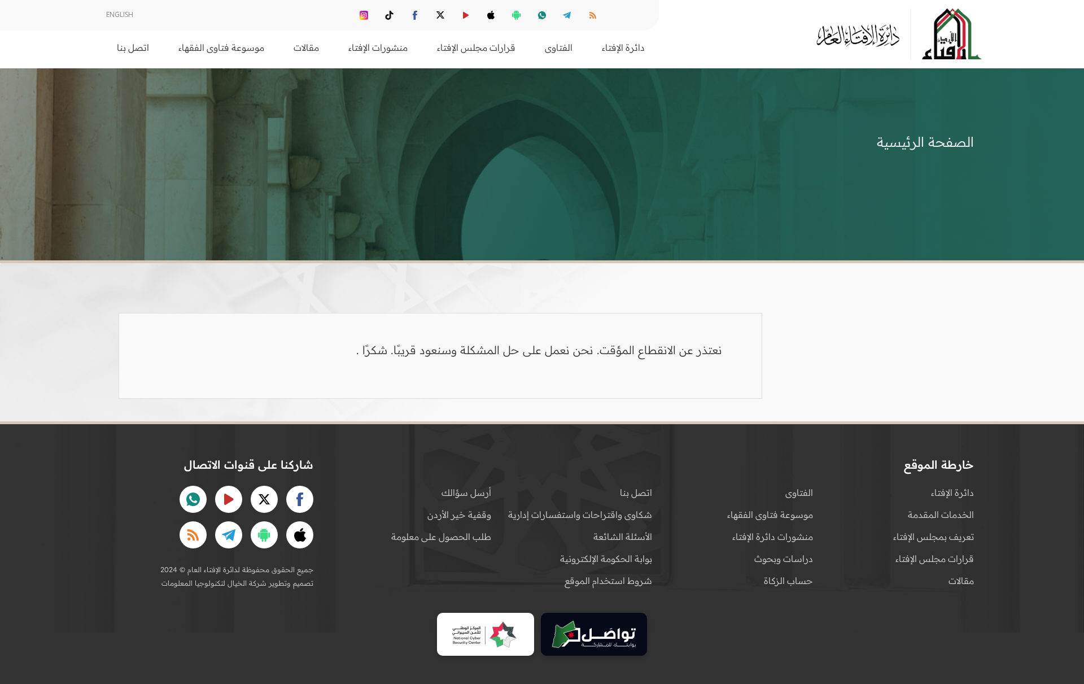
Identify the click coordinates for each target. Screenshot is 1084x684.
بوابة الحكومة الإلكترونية (606, 558)
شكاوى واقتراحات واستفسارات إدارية (580, 514)
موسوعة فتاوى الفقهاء (770, 514)
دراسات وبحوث (783, 558)
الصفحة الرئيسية (925, 141)
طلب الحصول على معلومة (441, 536)
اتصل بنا (133, 47)
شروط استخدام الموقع (608, 580)
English (119, 14)
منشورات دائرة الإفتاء (772, 536)
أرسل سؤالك (466, 492)
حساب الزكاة (788, 580)
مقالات (961, 580)
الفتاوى (799, 492)
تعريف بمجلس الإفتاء (933, 536)
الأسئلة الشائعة (622, 536)
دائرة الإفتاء (952, 492)
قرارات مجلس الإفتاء (934, 558)
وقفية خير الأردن (459, 514)
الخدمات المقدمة (941, 514)
